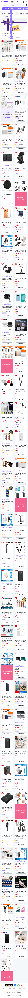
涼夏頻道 (10, 23)
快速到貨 (10, 18)
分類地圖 (19, 995)
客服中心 (8, 992)
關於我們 (14, 992)
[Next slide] (12, 46)
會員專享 (10, 32)
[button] (8, 37)
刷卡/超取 (11, 29)
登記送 (10, 12)
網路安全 (9, 995)
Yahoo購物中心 (9, 2)
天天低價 (10, 20)
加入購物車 (7, 65)
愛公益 (10, 35)
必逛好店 (10, 26)
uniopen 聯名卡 (17, 9)
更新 (24, 988)
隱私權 (14, 995)
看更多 (10, 37)
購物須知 (19, 992)
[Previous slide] (2, 46)
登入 (20, 2)
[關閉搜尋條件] (9, 5)
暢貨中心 (10, 15)
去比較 (7, 117)
